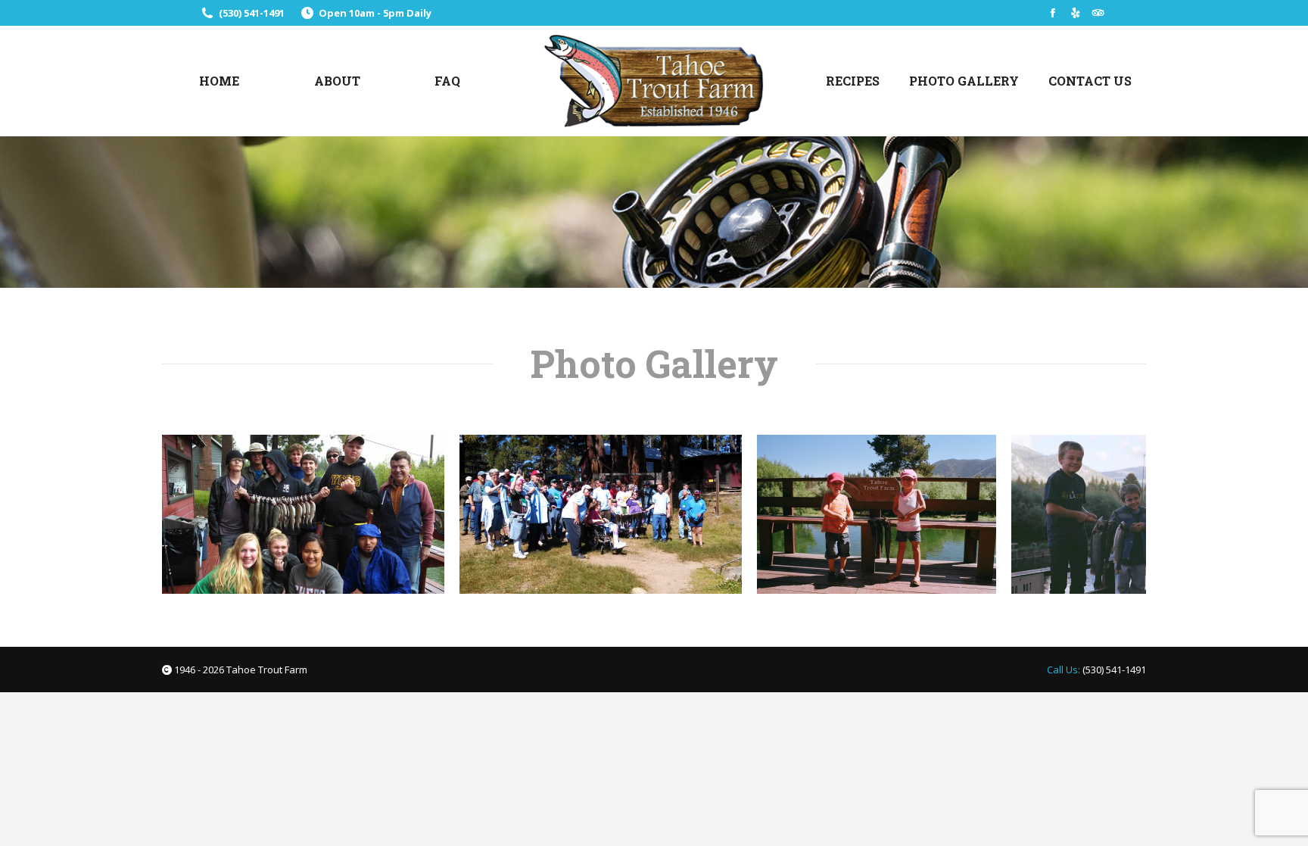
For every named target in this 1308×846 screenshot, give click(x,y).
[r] (600, 514)
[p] (303, 514)
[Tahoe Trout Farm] (876, 514)
